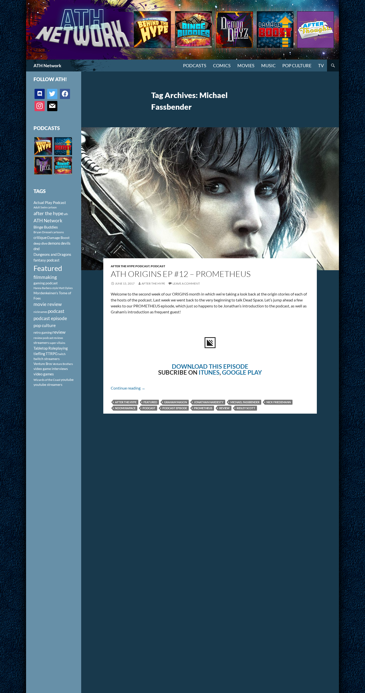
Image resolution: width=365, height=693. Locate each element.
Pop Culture (296, 65)
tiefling (39, 353)
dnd (36, 248)
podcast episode (174, 408)
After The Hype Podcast (130, 266)
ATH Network (47, 65)
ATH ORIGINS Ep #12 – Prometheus (181, 274)
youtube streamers (48, 384)
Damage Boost (58, 237)
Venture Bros (43, 364)
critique (40, 237)
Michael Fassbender (244, 402)
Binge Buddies (46, 227)
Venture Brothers (63, 363)
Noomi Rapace (125, 408)
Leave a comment (186, 283)
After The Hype (153, 283)
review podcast (43, 338)
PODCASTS (194, 65)
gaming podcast (46, 283)
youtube (67, 379)
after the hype (126, 402)
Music (268, 65)
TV (321, 65)
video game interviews (51, 368)
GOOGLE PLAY (242, 372)
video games (44, 374)
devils (66, 243)
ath (66, 214)
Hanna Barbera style (46, 288)
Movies (246, 65)
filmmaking (45, 277)
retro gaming (43, 332)
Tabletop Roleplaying (51, 348)
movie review (48, 304)
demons (54, 243)
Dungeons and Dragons (52, 254)
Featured (150, 402)
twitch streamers (47, 359)
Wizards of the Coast (47, 379)
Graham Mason (175, 402)
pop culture (45, 325)
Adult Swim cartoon (45, 207)
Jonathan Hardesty (208, 402)
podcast (149, 408)
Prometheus (203, 408)
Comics (222, 65)
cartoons (58, 232)
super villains (57, 342)
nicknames (40, 312)
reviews (58, 337)
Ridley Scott (246, 408)
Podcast (158, 266)
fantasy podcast (47, 260)
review (224, 408)
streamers (41, 342)
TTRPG (52, 353)
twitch (62, 354)
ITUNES (209, 372)
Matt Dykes (66, 288)
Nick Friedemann (278, 402)
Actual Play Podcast (50, 202)
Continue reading (128, 388)
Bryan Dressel (43, 232)
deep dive (40, 243)
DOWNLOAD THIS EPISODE (210, 366)
